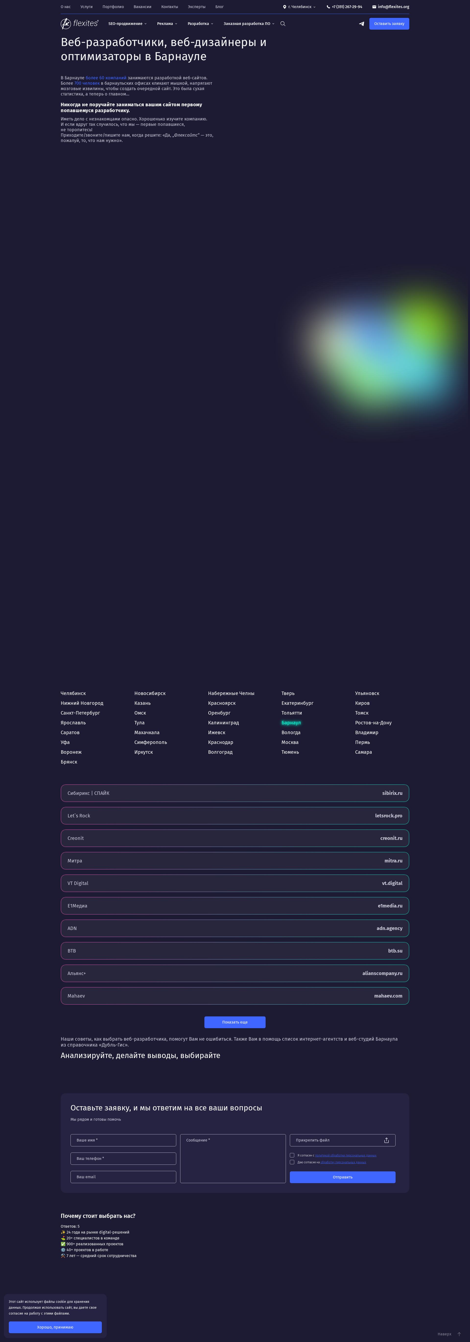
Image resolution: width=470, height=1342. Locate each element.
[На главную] (80, 24)
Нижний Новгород (82, 703)
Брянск (69, 762)
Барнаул (291, 723)
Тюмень (290, 752)
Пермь (362, 742)
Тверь (288, 693)
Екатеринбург (298, 703)
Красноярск (221, 703)
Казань (142, 703)
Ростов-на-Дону (373, 723)
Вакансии (143, 6)
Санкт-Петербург (80, 713)
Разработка (198, 23)
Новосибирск (149, 693)
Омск (140, 713)
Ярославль (73, 723)
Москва (290, 742)
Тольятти (292, 713)
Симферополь (150, 742)
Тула (139, 723)
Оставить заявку (389, 23)
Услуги (87, 6)
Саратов (70, 732)
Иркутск (143, 752)
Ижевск (216, 732)
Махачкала (147, 732)
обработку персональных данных (343, 1162)
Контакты (169, 6)
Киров (362, 703)
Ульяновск (367, 693)
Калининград (223, 723)
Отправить (342, 1177)
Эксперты (197, 6)
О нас (66, 6)
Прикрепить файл (312, 1140)
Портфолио (113, 6)
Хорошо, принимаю (55, 1327)
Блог (219, 6)
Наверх (444, 1334)
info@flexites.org (393, 6)
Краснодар (220, 742)
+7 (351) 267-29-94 (347, 6)
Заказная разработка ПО (247, 23)
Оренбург (219, 713)
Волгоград (220, 752)
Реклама (165, 23)
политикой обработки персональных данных (345, 1155)
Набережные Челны (231, 693)
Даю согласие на (332, 1162)
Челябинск (73, 693)
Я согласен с (337, 1155)
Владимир (366, 732)
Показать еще (235, 1022)
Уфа (65, 742)
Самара (363, 752)
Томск (361, 713)
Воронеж (71, 752)
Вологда (291, 732)
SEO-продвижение (125, 23)
